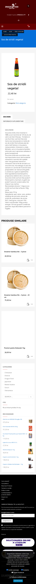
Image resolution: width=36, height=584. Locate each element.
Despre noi (4, 497)
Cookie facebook (18, 572)
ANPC (2, 499)
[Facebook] (28, 14)
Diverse (7, 376)
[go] (30, 397)
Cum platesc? (5, 483)
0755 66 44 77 (21, 15)
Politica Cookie (5, 490)
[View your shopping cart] (29, 26)
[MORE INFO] (32, 260)
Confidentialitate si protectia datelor (6, 493)
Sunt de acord (18, 580)
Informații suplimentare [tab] (13, 121)
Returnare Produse (6, 486)
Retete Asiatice (10, 385)
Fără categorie (21, 103)
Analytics (26, 570)
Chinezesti (8, 373)
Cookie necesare (13, 570)
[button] (28, 260)
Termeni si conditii (6, 488)
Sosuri (7, 388)
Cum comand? (5, 481)
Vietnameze (9, 390)
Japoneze (8, 382)
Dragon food (9, 379)
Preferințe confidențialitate (18, 577)
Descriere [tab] (7, 117)
